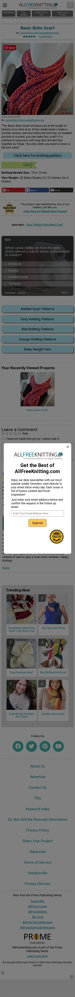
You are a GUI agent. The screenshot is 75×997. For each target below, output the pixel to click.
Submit (37, 523)
